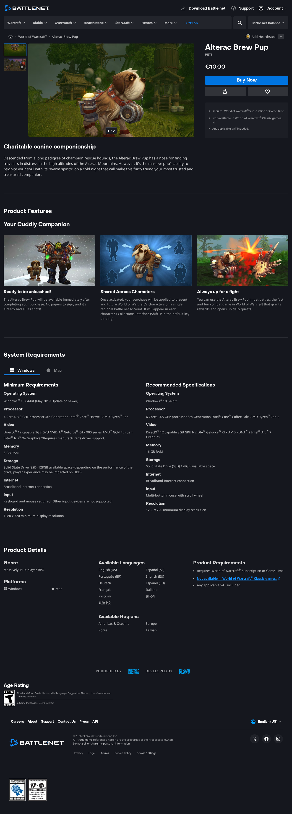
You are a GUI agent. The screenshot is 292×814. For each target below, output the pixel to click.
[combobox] (236, 23)
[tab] (22, 370)
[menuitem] (16, 22)
